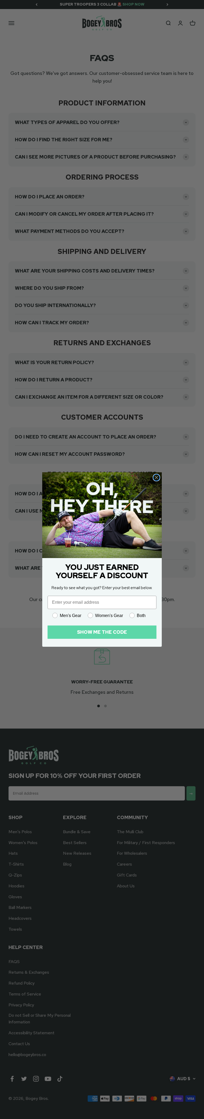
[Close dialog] (156, 477)
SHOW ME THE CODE (102, 632)
